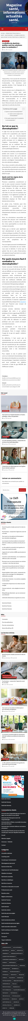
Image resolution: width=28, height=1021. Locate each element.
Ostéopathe (6, 983)
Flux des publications (7, 622)
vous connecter (12, 481)
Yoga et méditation (6, 940)
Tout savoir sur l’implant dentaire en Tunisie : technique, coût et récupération (13, 415)
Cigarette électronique (9, 956)
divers (4, 962)
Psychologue (16, 995)
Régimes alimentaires (6, 896)
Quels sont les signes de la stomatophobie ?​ (16, 114)
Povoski (4, 684)
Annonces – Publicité (6, 841)
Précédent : (11, 378)
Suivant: (11, 385)
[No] (26, 1015)
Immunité (14, 974)
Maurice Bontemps (6, 658)
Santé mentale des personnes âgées (10, 923)
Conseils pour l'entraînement (8, 860)
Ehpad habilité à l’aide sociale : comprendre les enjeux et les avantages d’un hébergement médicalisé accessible (13, 574)
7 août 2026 (12, 766)
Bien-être (5, 950)
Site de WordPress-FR (7, 628)
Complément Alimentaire (9, 959)
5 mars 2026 (9, 418)
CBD (13, 950)
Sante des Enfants (6, 603)
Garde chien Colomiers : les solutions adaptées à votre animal (14, 579)
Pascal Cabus (5, 444)
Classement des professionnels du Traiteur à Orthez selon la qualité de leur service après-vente (13, 567)
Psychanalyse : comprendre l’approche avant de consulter (14, 532)
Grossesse (15, 968)
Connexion (5, 619)
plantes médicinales (19, 989)
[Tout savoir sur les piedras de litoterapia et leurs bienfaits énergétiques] (14, 697)
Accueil (3, 835)
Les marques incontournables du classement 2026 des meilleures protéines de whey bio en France (13, 542)
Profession (13, 992)
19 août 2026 (12, 711)
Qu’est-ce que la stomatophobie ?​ (14, 111)
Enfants (22, 965)
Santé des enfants (6, 910)
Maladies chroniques (6, 873)
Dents (21, 959)
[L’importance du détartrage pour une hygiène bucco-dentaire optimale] (14, 455)
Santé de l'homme (6, 900)
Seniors (16, 1002)
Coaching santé (5, 856)
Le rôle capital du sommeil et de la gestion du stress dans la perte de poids (13, 548)
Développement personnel (8, 863)
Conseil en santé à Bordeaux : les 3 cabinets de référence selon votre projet (14, 557)
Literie (4, 977)
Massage (20, 977)
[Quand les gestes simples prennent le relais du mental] (14, 644)
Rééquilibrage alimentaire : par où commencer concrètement (13, 593)
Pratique (5, 992)
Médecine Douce (18, 980)
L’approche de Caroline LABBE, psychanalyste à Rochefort (14, 552)
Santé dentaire (6, 41)
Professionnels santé (6, 890)
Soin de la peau (7, 1005)
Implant (21, 974)
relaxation (23, 302)
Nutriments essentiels (7, 876)
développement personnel (9, 965)
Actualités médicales (6, 853)
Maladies (12, 977)
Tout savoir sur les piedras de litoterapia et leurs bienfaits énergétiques (13, 537)
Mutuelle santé (6, 980)
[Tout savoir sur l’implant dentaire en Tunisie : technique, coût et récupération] (14, 404)
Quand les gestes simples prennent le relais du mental (13, 527)
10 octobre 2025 (13, 444)
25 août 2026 (14, 658)
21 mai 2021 (9, 49)
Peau (14, 983)
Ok (14, 1018)
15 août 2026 (12, 739)
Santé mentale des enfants (8, 920)
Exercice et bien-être (7, 675)
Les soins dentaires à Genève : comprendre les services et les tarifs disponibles (14, 441)
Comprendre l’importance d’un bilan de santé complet (13, 584)
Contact (3, 845)
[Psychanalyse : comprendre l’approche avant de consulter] (14, 670)
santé (21, 999)
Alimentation (6, 947)
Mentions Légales (5, 838)
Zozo (4, 418)
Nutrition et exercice (6, 883)
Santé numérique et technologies (9, 930)
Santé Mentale (5, 650)
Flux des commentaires (8, 625)
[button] (2, 29)
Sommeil (17, 1005)
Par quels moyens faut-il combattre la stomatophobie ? (15, 119)
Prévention (6, 995)
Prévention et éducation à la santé (9, 677)
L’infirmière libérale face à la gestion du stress (13, 597)
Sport (4, 1008)
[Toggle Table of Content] (22, 109)
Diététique (12, 962)
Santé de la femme (6, 903)
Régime (14, 999)
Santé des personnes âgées (8, 913)
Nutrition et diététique (7, 730)
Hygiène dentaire (15, 971)
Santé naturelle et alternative (8, 926)
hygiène (5, 971)
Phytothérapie (6, 989)
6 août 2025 (12, 470)
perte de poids (6, 986)
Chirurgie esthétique (17, 953)
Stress (11, 1008)
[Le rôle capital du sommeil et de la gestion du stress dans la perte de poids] (14, 752)
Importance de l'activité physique (9, 870)
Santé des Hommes (7, 609)
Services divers (6, 704)
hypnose (5, 974)
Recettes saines (5, 893)
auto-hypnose (17, 947)
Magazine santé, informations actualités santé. (14, 13)
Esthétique (6, 968)
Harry (4, 49)
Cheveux (20, 950)
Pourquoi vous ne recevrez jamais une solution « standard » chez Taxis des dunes (14, 562)
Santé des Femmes (6, 606)
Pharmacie (16, 986)
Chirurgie (5, 953)
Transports (4, 936)
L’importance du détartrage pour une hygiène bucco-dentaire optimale (13, 467)
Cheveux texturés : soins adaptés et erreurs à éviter (13, 589)
